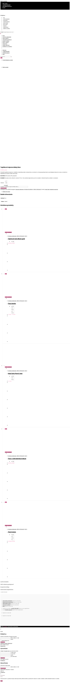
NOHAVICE (5, 43)
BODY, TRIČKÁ (6, 42)
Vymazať (6, 185)
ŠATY (4, 35)
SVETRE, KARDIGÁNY (7, 37)
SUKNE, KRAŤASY (6, 45)
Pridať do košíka (3, 188)
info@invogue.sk (7, 6)
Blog (4, 7)
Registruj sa (2, 646)
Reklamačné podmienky (8, 602)
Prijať (1, 681)
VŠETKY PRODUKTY (37, 189)
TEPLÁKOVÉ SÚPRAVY (7, 39)
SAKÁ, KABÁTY (6, 38)
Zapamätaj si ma (5, 640)
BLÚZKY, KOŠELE (6, 41)
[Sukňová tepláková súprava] (5, 73)
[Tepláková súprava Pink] (5, 66)
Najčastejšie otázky (7, 603)
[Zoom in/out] (4, 675)
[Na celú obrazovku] (3, 675)
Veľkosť (2, 182)
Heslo (12, 639)
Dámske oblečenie (20, 189)
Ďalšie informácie (6, 191)
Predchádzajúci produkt (8, 60)
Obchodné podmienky (7, 600)
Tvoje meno (13, 652)
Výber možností (8, 232)
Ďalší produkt (5, 67)
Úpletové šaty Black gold (16, 239)
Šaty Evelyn (12, 532)
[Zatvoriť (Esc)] (0, 675)
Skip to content (3, 1)
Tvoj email (13, 653)
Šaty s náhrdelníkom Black (17, 459)
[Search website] (3, 29)
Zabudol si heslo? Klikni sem (6, 643)
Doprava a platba (6, 605)
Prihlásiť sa (2, 15)
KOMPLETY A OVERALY (7, 46)
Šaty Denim (12, 304)
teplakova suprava (54, 189)
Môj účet (5, 3)
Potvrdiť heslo (14, 656)
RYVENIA (5, 626)
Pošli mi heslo (3, 668)
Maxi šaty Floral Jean (15, 373)
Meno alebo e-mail (15, 638)
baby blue (47, 189)
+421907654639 (6, 5)
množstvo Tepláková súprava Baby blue (9, 186)
